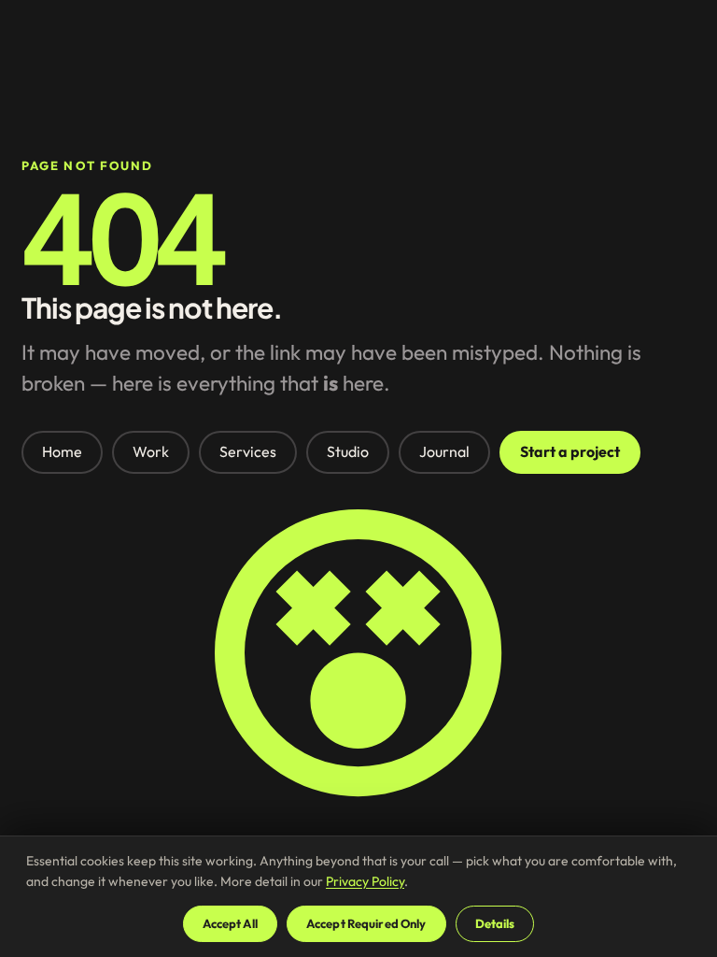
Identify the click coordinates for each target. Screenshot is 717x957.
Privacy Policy (365, 881)
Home (62, 451)
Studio (348, 451)
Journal (444, 451)
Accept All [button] (230, 923)
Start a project (570, 451)
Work (151, 451)
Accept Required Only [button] (366, 923)
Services (247, 451)
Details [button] (495, 923)
